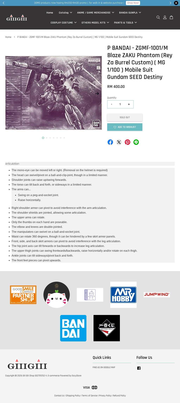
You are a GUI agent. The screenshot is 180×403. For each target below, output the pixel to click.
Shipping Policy (73, 395)
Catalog (64, 13)
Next (97, 93)
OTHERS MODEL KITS (93, 23)
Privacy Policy (105, 395)
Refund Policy (119, 395)
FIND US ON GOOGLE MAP (104, 367)
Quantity (111, 97)
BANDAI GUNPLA (128, 13)
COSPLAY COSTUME (62, 23)
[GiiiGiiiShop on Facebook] (138, 369)
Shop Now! (133, 3)
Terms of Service (89, 395)
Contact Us (59, 395)
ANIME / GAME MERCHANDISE (94, 13)
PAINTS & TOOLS (123, 23)
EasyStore (76, 375)
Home (49, 13)
